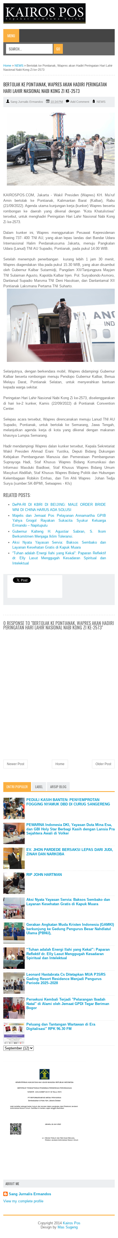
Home (59, 764)
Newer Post (15, 764)
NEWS (101, 101)
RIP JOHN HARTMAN (44, 875)
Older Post (103, 764)
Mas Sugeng (68, 1227)
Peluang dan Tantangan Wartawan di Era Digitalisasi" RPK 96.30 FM (60, 1026)
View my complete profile (23, 1201)
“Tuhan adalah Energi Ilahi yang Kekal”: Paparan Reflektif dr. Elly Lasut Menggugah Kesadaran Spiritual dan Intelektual (59, 558)
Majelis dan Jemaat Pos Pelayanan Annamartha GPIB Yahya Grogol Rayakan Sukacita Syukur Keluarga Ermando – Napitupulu (59, 520)
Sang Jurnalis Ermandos (30, 1194)
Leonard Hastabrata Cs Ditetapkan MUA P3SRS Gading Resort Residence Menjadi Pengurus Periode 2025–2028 (66, 978)
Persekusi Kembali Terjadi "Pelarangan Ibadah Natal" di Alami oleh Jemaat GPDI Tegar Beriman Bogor (67, 1003)
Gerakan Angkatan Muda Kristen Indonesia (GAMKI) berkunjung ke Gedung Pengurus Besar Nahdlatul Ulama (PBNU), (70, 928)
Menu (11, 35)
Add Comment (79, 101)
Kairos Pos (71, 1223)
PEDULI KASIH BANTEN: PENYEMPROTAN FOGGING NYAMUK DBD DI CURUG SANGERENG (68, 802)
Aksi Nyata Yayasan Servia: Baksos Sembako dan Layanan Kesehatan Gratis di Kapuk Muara (68, 902)
